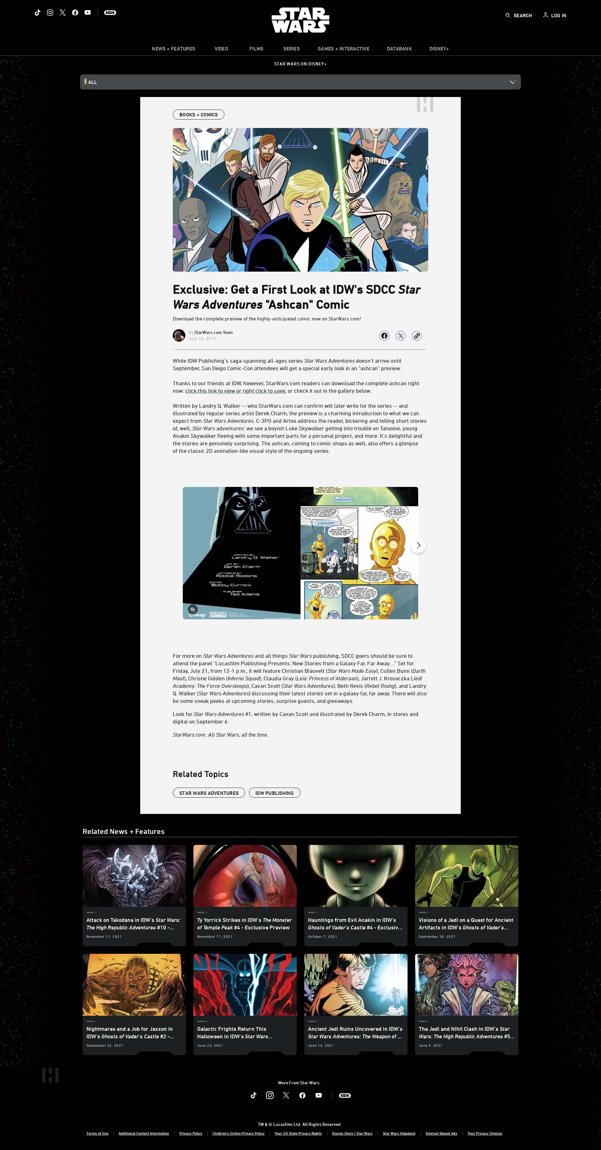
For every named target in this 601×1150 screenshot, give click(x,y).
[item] (173, 50)
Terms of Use (97, 1133)
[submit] (508, 15)
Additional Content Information (144, 1133)
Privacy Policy (190, 1133)
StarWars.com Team (213, 332)
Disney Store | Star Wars (352, 1133)
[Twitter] (62, 12)
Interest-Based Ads (441, 1133)
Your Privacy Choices (485, 1133)
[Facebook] (75, 12)
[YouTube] (88, 12)
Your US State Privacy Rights (298, 1133)
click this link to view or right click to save (235, 390)
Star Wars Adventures (209, 793)
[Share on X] (401, 336)
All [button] (92, 82)
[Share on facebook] (384, 336)
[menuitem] (221, 50)
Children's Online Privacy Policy (239, 1133)
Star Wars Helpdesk (399, 1133)
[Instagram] (50, 12)
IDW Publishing (274, 793)
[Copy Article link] (417, 336)
